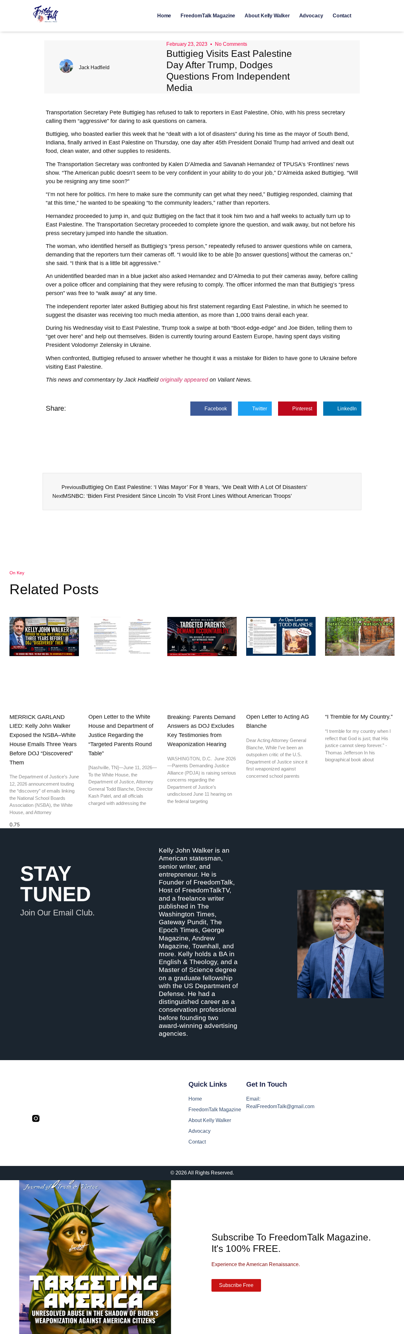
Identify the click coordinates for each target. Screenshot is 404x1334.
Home (164, 15)
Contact (342, 15)
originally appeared (184, 380)
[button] (211, 408)
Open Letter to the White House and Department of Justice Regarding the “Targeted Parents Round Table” (120, 735)
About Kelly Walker (267, 15)
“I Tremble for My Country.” (359, 717)
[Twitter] (49, 1118)
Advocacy (311, 15)
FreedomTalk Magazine (208, 15)
